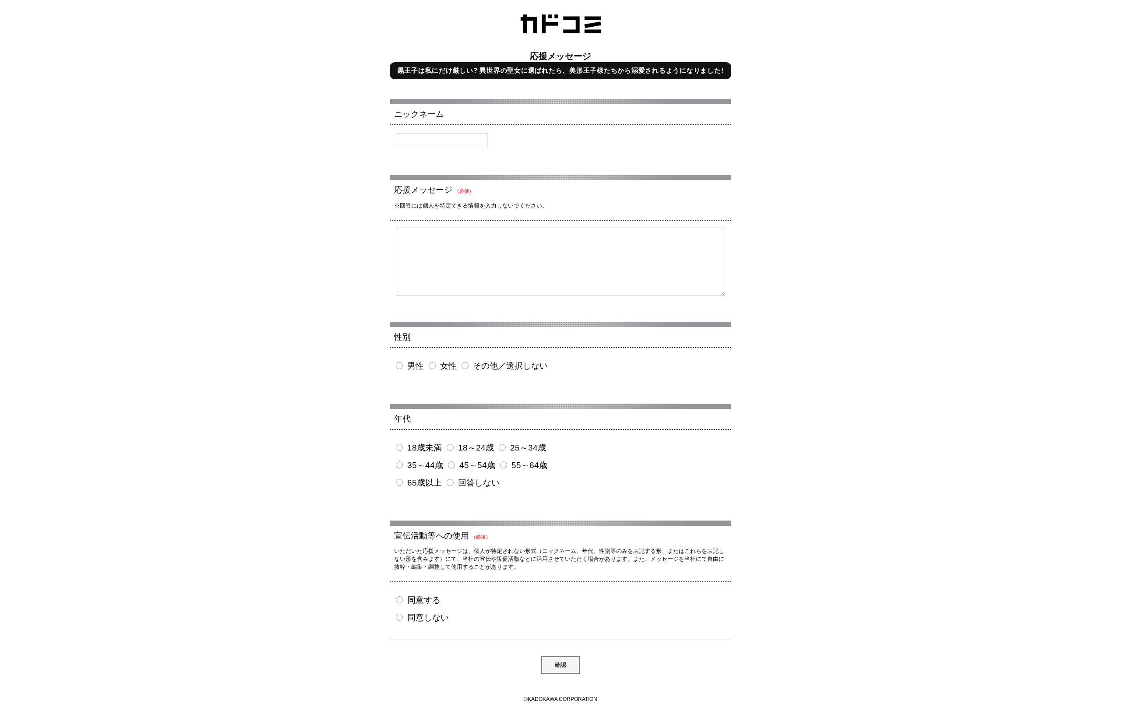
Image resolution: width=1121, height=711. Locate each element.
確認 (560, 665)
